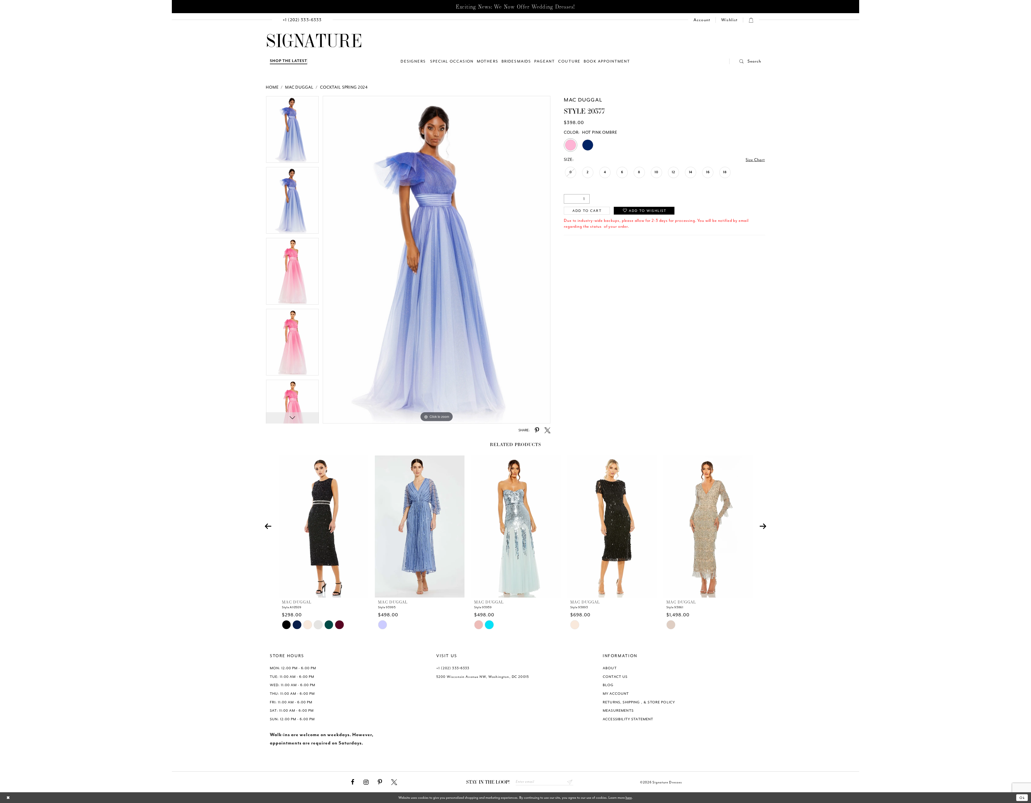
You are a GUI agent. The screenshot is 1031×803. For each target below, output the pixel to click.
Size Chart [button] (755, 159)
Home (272, 87)
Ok (1022, 797)
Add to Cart (587, 210)
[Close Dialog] (8, 797)
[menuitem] (302, 20)
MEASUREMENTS (618, 710)
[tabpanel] (292, 131)
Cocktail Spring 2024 (344, 87)
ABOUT (610, 668)
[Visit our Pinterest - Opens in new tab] (380, 782)
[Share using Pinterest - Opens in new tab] (537, 430)
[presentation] (323, 526)
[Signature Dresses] (314, 41)
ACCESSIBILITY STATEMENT (628, 719)
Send (570, 782)
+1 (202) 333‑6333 (453, 668)
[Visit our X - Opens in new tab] (394, 782)
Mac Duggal (299, 87)
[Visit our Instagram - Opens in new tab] (366, 782)
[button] (745, 61)
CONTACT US (615, 676)
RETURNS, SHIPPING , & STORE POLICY (639, 702)
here (629, 797)
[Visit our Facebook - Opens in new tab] (352, 782)
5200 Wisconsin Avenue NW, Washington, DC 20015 (482, 676)
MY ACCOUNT (616, 693)
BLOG (608, 685)
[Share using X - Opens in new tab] (547, 430)
